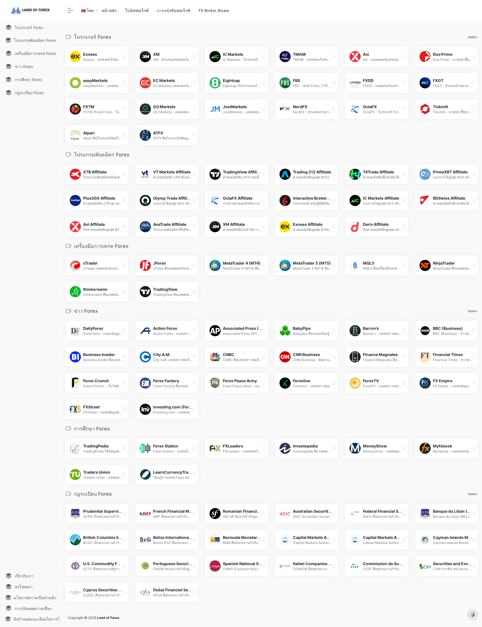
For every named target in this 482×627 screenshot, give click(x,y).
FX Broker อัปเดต (214, 10)
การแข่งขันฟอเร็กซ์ (173, 10)
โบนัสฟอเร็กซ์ (137, 10)
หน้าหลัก (109, 10)
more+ (473, 37)
